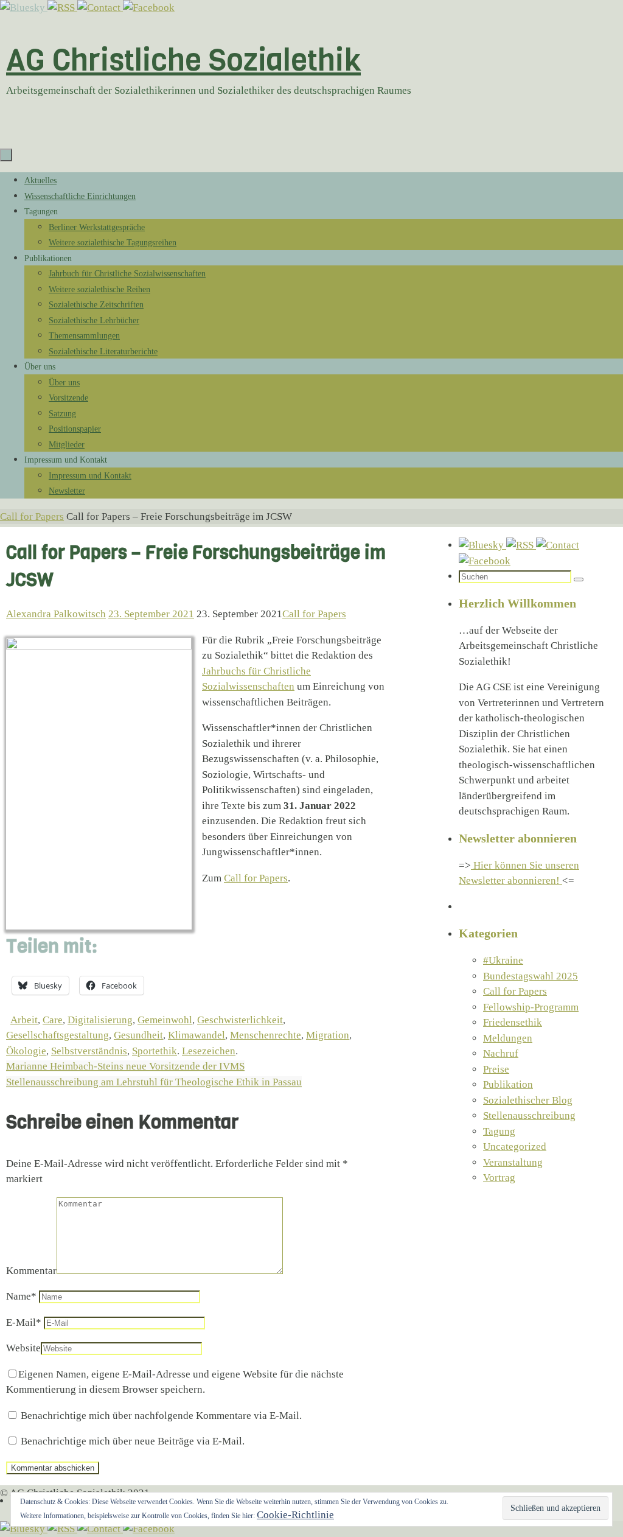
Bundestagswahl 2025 (530, 976)
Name (21, 1296)
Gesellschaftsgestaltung (57, 1035)
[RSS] (62, 7)
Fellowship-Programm (531, 1007)
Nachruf (500, 1053)
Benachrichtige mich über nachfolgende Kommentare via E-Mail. (161, 1415)
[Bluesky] (23, 7)
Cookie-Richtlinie (295, 1515)
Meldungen (507, 1038)
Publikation (508, 1084)
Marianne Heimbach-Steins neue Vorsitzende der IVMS (125, 1066)
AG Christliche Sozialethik (183, 60)
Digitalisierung (100, 1020)
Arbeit (24, 1020)
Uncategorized (514, 1146)
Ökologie (26, 1051)
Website (23, 1348)
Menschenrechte (265, 1035)
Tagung (499, 1131)
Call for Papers (32, 516)
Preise (496, 1069)
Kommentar (31, 1270)
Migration (327, 1035)
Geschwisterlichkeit (240, 1020)
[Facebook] (149, 7)
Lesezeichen (208, 1051)
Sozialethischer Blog (528, 1100)
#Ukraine (503, 960)
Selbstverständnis (89, 1051)
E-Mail (23, 1322)
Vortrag (499, 1177)
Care (53, 1020)
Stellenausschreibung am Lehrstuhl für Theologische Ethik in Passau (154, 1082)
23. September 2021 (151, 614)
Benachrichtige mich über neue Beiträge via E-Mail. (133, 1441)
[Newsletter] (100, 7)
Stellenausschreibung (529, 1115)
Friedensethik (512, 1022)
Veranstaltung (513, 1162)
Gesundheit (138, 1035)
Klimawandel (196, 1035)
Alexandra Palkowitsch (56, 614)
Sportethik (154, 1051)
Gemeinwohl (164, 1020)
